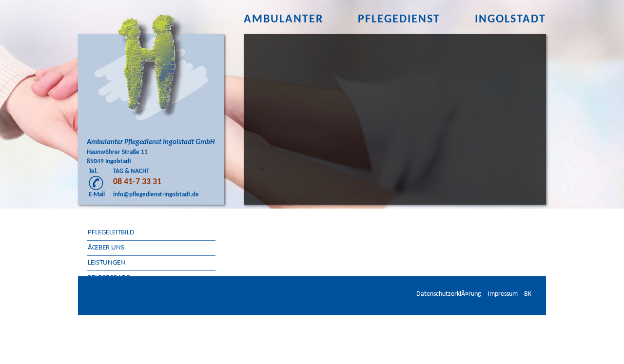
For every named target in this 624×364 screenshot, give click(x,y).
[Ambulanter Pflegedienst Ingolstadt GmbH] (151, 65)
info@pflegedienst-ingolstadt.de (156, 195)
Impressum (503, 294)
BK (527, 294)
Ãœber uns (106, 247)
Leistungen (106, 263)
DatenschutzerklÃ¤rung (448, 294)
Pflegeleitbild (111, 232)
